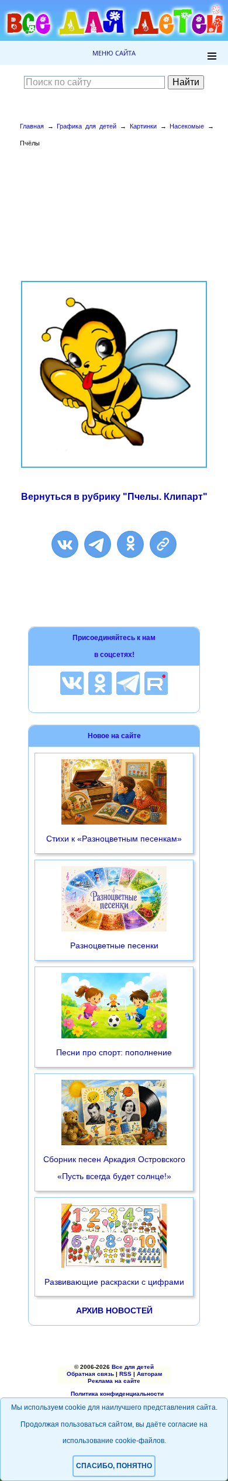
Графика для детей (86, 126)
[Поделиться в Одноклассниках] (130, 544)
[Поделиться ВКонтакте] (64, 544)
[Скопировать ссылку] (163, 544)
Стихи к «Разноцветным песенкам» (114, 838)
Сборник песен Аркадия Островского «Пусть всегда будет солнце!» (114, 1168)
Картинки (143, 126)
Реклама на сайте (114, 1381)
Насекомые (187, 126)
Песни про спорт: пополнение (114, 1052)
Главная (32, 126)
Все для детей (133, 1367)
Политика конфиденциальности (117, 1393)
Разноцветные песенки (114, 945)
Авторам (149, 1374)
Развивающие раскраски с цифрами (114, 1282)
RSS (125, 1374)
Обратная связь (90, 1374)
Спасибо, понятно (114, 1466)
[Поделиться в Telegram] (97, 544)
